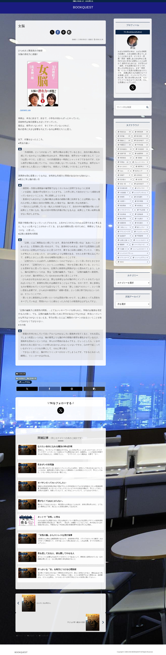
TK (134, 48)
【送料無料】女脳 (25, 110)
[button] (69, 32)
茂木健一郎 (32, 378)
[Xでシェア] (52, 32)
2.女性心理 (21, 374)
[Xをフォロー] (60, 410)
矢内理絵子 (21, 378)
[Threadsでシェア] (63, 32)
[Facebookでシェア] (58, 32)
